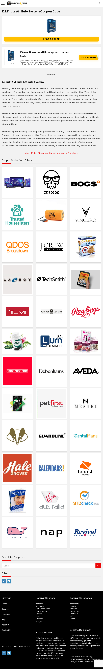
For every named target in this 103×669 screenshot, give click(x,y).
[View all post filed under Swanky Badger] (17, 435)
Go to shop (52, 39)
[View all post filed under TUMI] (17, 311)
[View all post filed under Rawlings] (85, 311)
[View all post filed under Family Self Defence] (85, 279)
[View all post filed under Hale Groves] (17, 468)
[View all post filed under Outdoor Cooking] (51, 311)
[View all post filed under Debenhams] (51, 371)
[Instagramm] (4, 581)
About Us (6, 625)
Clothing (73, 609)
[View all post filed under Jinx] (51, 182)
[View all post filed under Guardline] (51, 435)
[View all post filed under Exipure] (17, 341)
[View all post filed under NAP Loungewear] (51, 532)
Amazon (39, 604)
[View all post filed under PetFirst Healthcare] (51, 403)
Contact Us (6, 630)
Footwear (74, 614)
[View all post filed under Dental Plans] (85, 435)
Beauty (73, 606)
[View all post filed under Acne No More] (17, 500)
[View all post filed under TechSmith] (51, 279)
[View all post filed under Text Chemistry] (85, 341)
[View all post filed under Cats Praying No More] (85, 247)
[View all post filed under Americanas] (17, 371)
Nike (38, 616)
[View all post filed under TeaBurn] (17, 403)
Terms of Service (86, 662)
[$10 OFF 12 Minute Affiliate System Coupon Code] (11, 55)
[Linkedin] (9, 581)
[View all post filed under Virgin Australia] (51, 500)
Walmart (39, 619)
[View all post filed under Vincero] (85, 214)
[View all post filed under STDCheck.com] (85, 500)
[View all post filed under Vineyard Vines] (17, 532)
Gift (71, 616)
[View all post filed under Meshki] (85, 403)
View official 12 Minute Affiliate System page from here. (51, 153)
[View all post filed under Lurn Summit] (51, 341)
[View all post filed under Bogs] (85, 182)
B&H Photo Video (43, 609)
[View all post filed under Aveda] (85, 371)
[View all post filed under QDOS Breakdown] (17, 247)
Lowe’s (39, 614)
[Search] (99, 3)
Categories (6, 614)
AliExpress (40, 606)
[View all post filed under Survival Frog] (51, 214)
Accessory (74, 604)
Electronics (74, 611)
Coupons (5, 609)
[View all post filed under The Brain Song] (17, 182)
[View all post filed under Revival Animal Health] (85, 532)
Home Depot (41, 611)
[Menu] (3, 3)
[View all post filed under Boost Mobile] (85, 468)
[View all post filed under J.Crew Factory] (51, 247)
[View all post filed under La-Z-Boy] (17, 279)
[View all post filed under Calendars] (51, 468)
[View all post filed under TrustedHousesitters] (17, 214)
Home (4, 604)
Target (39, 621)
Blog (4, 619)
